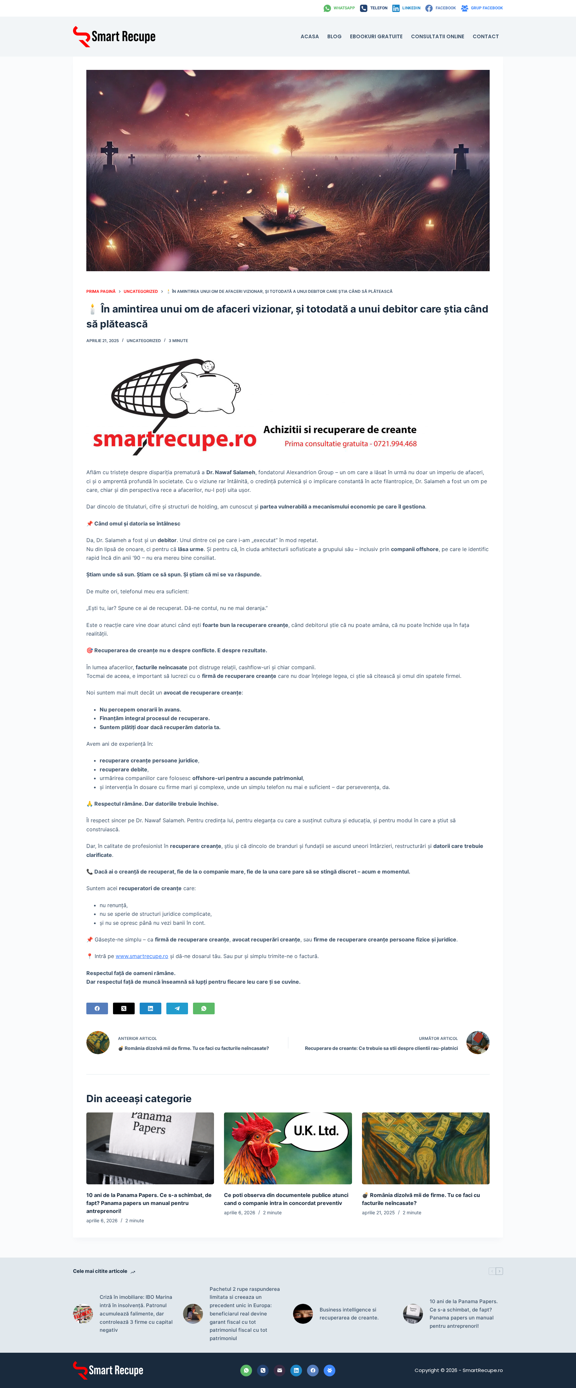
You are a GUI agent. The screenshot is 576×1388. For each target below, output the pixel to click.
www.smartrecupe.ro (142, 956)
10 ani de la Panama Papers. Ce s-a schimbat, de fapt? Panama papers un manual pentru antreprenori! (149, 1203)
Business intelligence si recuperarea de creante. (349, 1313)
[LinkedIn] (150, 1008)
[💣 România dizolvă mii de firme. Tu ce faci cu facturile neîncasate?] (426, 1148)
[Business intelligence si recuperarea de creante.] (303, 1314)
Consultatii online (437, 36)
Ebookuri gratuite (376, 36)
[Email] (279, 1370)
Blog (334, 36)
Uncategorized (144, 340)
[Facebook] (97, 1008)
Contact (486, 36)
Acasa (310, 36)
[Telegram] (177, 1008)
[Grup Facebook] (329, 1370)
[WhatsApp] (204, 1008)
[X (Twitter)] (124, 1008)
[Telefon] (263, 1370)
